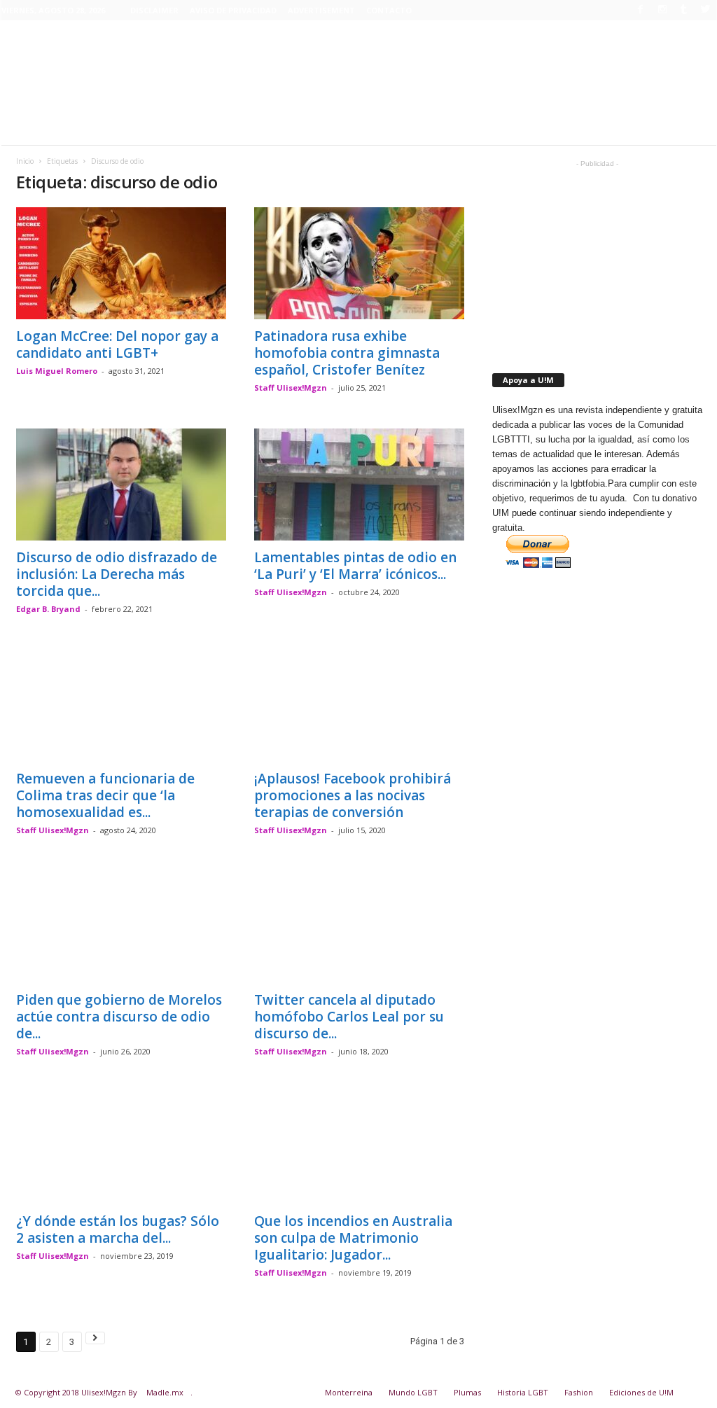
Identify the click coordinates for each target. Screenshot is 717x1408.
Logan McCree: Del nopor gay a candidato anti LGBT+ (117, 344)
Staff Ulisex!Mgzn (290, 387)
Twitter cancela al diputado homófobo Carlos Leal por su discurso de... (349, 1017)
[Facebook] (640, 9)
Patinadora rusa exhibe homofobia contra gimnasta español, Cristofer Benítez (347, 353)
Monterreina (349, 1392)
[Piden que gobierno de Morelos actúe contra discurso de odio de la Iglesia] (121, 927)
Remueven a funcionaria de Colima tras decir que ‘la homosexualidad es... (105, 795)
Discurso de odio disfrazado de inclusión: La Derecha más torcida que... (116, 574)
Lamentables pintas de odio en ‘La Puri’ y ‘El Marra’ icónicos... (355, 565)
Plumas (467, 1392)
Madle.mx (164, 1392)
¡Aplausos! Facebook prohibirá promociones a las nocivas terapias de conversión (352, 795)
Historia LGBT (522, 1392)
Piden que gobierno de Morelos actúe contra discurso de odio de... (119, 1017)
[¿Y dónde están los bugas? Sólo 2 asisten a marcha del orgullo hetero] (121, 1148)
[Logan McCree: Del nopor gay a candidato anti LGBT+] (121, 263)
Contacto (389, 10)
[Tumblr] (684, 9)
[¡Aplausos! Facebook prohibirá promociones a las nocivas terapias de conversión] (359, 706)
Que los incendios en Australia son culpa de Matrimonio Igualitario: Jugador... (353, 1238)
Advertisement (321, 10)
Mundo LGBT (413, 1392)
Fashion (578, 1392)
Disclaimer (154, 10)
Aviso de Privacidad (233, 10)
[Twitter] (705, 9)
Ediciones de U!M (641, 1392)
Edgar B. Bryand (48, 609)
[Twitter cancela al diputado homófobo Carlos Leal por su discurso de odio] (359, 927)
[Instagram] (662, 9)
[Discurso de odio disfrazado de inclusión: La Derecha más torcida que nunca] (121, 484)
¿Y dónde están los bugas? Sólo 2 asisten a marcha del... (117, 1229)
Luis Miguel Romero (56, 370)
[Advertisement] (358, 99)
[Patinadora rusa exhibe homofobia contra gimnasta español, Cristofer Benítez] (359, 263)
